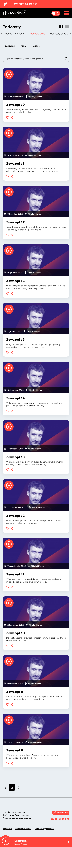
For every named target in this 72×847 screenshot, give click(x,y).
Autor (24, 46)
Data (35, 46)
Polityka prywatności (44, 829)
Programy (9, 46)
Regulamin (7, 829)
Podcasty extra (37, 33)
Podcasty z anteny (14, 33)
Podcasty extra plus (60, 33)
